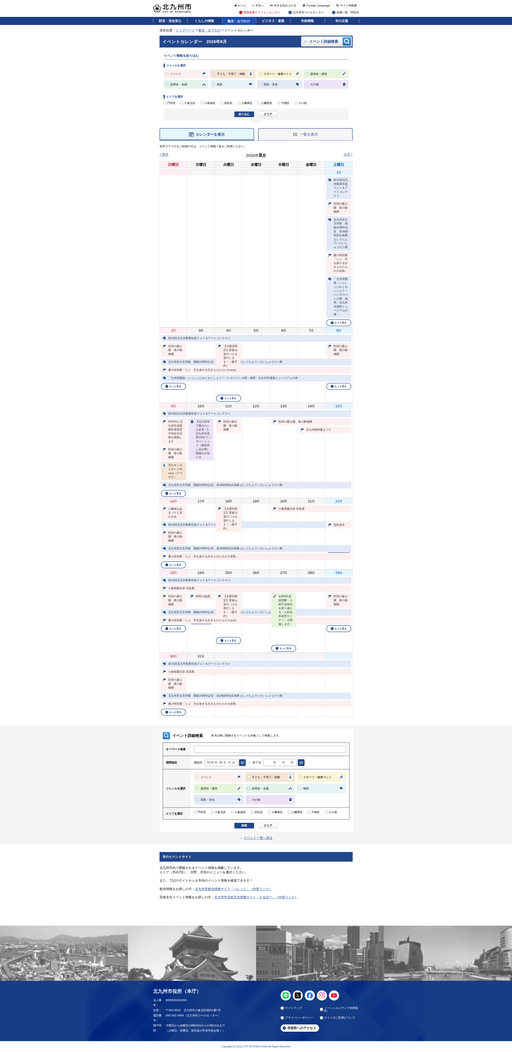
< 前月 (164, 154)
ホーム (241, 5)
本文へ (259, 5)
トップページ (185, 30)
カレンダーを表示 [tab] (210, 134)
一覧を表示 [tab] (309, 134)
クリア (268, 114)
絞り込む (244, 114)
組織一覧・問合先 (348, 12)
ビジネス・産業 (273, 21)
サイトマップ (293, 1008)
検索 (244, 825)
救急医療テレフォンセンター (262, 12)
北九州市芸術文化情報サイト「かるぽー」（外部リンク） (256, 897)
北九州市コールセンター (308, 12)
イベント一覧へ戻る (258, 838)
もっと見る (341, 322)
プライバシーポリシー (299, 1017)
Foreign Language (318, 5)
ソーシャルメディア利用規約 (341, 1009)
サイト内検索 (348, 5)
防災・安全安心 (170, 21)
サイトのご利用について (339, 1017)
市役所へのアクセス (301, 1028)
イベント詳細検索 (323, 41)
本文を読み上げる (285, 5)
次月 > (348, 154)
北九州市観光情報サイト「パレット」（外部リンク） (233, 889)
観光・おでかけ (239, 21)
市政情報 (307, 21)
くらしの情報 (204, 21)
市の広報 (341, 21)
